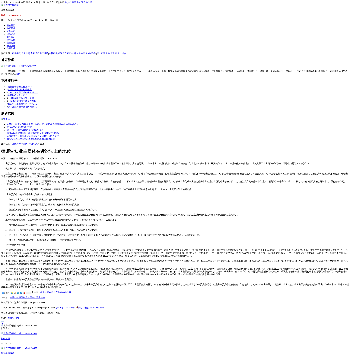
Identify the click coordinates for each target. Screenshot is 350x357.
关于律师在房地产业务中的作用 (55, 292)
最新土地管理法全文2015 (20, 87)
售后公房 (80, 53)
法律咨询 (11, 45)
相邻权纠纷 (90, 53)
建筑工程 (112, 53)
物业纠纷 (121, 53)
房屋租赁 (25, 53)
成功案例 (11, 31)
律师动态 (11, 34)
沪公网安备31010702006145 (91, 308)
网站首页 (11, 25)
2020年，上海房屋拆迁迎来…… (23, 104)
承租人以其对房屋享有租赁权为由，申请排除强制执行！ (34, 133)
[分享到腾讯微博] (18, 293)
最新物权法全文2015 (17, 95)
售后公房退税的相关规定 (20, 89)
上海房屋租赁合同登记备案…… (23, 98)
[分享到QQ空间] (12, 293)
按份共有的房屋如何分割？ (20, 127)
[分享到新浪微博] (15, 293)
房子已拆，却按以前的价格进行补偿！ (25, 130)
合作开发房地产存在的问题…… (23, 107)
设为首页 (78, 2)
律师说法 (11, 40)
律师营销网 (13, 318)
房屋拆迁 (34, 53)
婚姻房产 (62, 53)
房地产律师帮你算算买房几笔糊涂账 (27, 297)
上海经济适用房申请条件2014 (22, 101)
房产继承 (44, 53)
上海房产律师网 (19, 144)
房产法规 (11, 42)
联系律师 (11, 48)
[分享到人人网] (21, 293)
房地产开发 (102, 53)
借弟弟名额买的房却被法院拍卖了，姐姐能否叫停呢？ (33, 136)
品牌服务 (11, 28)
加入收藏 (69, 2)
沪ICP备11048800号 (65, 308)
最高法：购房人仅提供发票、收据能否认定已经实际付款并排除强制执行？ (43, 124)
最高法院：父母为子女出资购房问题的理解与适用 (31, 139)
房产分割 (71, 53)
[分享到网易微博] (24, 293)
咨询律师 (87, 2)
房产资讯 (11, 37)
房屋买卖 (16, 53)
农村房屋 (53, 53)
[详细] (19, 74)
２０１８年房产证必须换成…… (23, 92)
